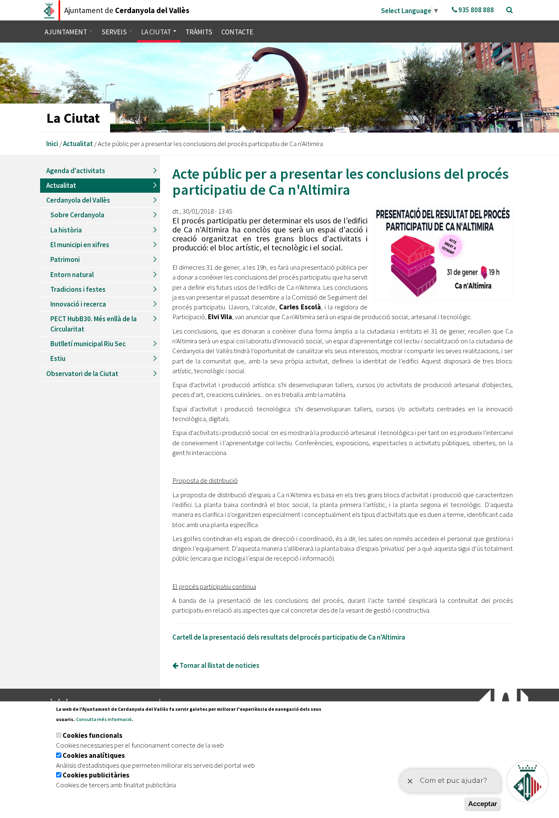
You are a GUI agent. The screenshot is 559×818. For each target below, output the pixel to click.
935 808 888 (475, 9)
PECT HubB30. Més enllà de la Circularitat (93, 323)
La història (66, 229)
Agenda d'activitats (75, 170)
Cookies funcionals (92, 735)
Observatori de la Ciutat (82, 373)
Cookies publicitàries (96, 775)
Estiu (57, 358)
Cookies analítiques (94, 755)
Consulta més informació (104, 719)
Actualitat (78, 143)
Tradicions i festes (78, 289)
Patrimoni (65, 259)
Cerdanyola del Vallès (78, 200)
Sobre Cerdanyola (77, 214)
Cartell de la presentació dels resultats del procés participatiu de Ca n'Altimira (288, 637)
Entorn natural (72, 274)
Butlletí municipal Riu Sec (88, 343)
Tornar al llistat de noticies (218, 665)
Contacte (237, 31)
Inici (52, 143)
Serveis (114, 31)
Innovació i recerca (78, 304)
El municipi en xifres (79, 244)
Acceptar (482, 804)
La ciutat (156, 31)
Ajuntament (66, 31)
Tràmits (198, 31)
